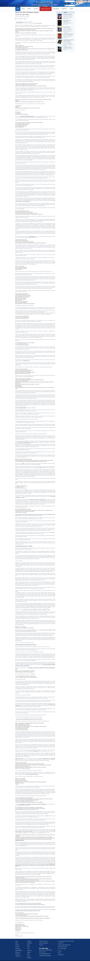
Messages (29, 941)
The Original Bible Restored (44, 953)
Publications (29, 943)
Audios (28, 956)
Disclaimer (41, 944)
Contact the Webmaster (43, 943)
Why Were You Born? (67, 14)
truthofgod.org (61, 954)
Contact (71, 8)
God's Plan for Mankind (68, 34)
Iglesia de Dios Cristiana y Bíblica (45, 950)
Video (28, 954)
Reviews (64, 45)
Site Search (17, 952)
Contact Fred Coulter (43, 941)
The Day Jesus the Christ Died (67, 21)
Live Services (56, 8)
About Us (17, 946)
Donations (64, 8)
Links (28, 948)
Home (16, 941)
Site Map (17, 944)
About (23, 8)
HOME (18, 8)
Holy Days (36, 8)
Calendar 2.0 (17, 956)
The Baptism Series (67, 47)
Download (39, 23)
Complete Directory (45, 8)
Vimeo (59, 952)
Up (25, 18)
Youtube (59, 951)
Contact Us (29, 950)
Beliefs (29, 8)
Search (16, 943)
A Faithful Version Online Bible (45, 955)
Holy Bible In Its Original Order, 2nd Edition (68, 40)
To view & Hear (69, 44)
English (67, 5)
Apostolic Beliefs (18, 950)
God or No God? (66, 27)
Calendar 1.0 (17, 954)
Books (28, 944)
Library (28, 946)
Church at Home (42, 951)
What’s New (17, 948)
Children (28, 952)
